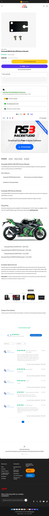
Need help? (43, 118)
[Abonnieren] (26, 500)
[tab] (4, 159)
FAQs (2, 467)
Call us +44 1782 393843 (30, 475)
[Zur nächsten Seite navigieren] (29, 422)
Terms (25, 513)
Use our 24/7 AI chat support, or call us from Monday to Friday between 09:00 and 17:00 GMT (24, 451)
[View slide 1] (22, 454)
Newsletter (3, 476)
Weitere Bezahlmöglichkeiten (24, 69)
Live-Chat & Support (18, 475)
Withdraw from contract (17, 478)
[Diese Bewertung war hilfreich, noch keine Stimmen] (41, 364)
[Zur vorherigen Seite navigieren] (20, 422)
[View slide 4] (27, 454)
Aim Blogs (3, 478)
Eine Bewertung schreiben (36, 335)
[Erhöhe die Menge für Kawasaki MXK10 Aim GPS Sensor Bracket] (8, 61)
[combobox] (9, 344)
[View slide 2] (23, 454)
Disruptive (32, 511)
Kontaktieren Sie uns (17, 467)
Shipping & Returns (20, 513)
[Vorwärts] (47, 1)
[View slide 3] (25, 454)
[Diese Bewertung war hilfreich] (41, 375)
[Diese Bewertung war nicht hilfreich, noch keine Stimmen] (44, 364)
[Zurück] (1, 1)
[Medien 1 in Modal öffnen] (18, 30)
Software (3, 469)
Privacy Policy (29, 513)
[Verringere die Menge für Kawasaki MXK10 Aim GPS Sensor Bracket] (2, 61)
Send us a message (29, 471)
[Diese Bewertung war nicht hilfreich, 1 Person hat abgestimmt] (44, 416)
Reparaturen (16, 473)
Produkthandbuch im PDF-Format (5, 473)
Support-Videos (4, 471)
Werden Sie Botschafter (16, 471)
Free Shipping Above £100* (13, 103)
